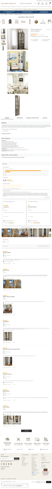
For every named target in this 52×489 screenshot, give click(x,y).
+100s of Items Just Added (27, 12)
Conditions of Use (3, 478)
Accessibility (33, 471)
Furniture (5, 14)
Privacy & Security (8, 478)
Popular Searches (14, 478)
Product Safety (34, 466)
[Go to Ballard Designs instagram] (1, 464)
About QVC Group (24, 464)
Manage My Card (43, 467)
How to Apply (43, 466)
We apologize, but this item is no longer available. (39, 36)
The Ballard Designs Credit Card (45, 462)
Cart (49, 4)
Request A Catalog (34, 465)
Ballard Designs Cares (25, 463)
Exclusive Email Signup (5, 456)
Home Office (11, 14)
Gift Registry (33, 461)
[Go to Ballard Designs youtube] (8, 464)
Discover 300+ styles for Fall (44, 12)
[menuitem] (1, 6)
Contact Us (23, 462)
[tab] (7, 118)
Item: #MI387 (48, 29)
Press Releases (24, 465)
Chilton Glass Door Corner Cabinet (28, 14)
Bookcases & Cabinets (18, 14)
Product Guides (34, 468)
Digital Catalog (34, 464)
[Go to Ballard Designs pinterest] (11, 464)
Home (2, 14)
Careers (23, 461)
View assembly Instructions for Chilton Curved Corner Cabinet (13, 157)
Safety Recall (33, 467)
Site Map (14, 481)
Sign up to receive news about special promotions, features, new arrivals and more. (10, 461)
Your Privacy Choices (36, 472)
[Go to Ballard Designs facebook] (3, 464)
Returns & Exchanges (35, 470)
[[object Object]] (26, 298)
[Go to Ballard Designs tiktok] (6, 464)
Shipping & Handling (35, 469)
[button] (8, 3)
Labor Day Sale (8, 12)
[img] (17, 39)
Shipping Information (6, 133)
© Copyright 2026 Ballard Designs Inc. (6, 481)
